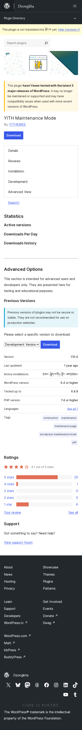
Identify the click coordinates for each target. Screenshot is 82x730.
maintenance (68, 417)
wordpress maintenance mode (58, 434)
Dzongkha (20, 675)
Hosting (9, 581)
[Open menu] (75, 6)
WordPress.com (17, 636)
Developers (12, 616)
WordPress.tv (16, 623)
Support (14, 203)
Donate (50, 616)
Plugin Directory (14, 18)
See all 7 (72, 408)
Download (14, 135)
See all (73, 512)
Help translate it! (69, 29)
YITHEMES (17, 124)
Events (48, 609)
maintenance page (65, 426)
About (8, 567)
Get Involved (52, 602)
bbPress (12, 650)
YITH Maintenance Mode (30, 118)
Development (18, 182)
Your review (12, 512)
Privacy (9, 588)
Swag (49, 623)
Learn (8, 602)
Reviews (14, 161)
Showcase (50, 567)
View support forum (18, 542)
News (8, 574)
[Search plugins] (46, 43)
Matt (9, 643)
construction (50, 417)
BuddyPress (15, 657)
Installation (16, 171)
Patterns (49, 588)
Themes (49, 574)
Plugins (48, 581)
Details (13, 151)
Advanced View (19, 192)
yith (74, 442)
